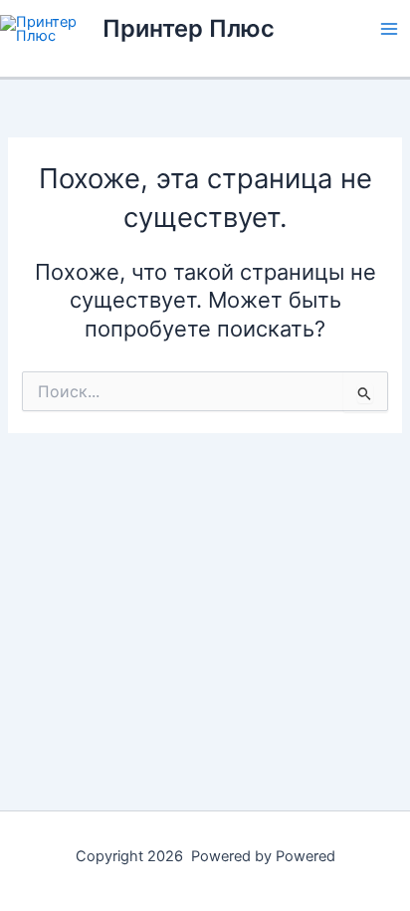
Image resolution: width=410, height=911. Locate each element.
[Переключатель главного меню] (389, 29)
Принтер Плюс (188, 28)
